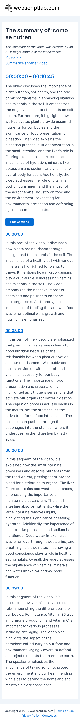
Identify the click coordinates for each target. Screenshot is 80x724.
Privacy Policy (31, 715)
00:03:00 (14, 330)
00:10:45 (43, 76)
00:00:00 (16, 76)
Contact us (49, 715)
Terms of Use (65, 711)
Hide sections (19, 222)
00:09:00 (14, 588)
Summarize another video (26, 63)
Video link (13, 57)
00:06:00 (14, 450)
